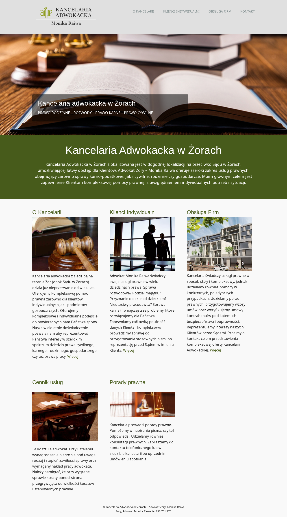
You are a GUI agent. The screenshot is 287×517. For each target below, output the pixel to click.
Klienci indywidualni (181, 11)
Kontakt (247, 11)
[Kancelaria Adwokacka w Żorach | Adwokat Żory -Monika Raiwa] (66, 24)
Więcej (72, 356)
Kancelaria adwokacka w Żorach (87, 103)
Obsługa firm (220, 11)
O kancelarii (143, 11)
